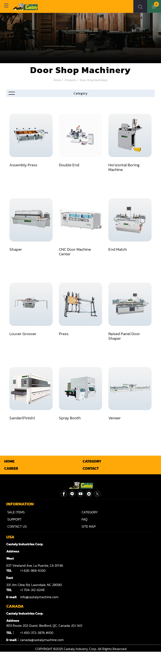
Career (11, 468)
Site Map (89, 526)
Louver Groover (22, 334)
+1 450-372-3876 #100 (36, 632)
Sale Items (16, 512)
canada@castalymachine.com (42, 639)
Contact (91, 468)
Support (14, 519)
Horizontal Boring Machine (123, 167)
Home (57, 80)
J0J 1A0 (44, 625)
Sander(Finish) (22, 418)
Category (92, 461)
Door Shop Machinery (94, 80)
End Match (117, 249)
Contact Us (17, 526)
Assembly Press (23, 165)
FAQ (84, 519)
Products (70, 80)
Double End (69, 165)
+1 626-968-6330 (32, 570)
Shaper (15, 249)
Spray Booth (70, 418)
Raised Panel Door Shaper (124, 336)
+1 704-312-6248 (32, 589)
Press (64, 334)
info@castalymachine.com (39, 596)
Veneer (114, 418)
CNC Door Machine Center (75, 251)
